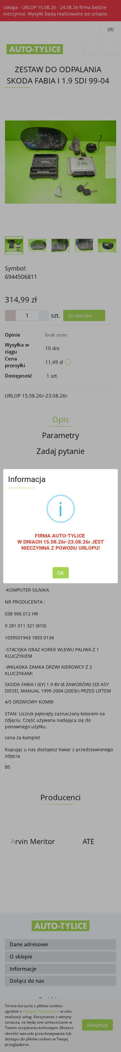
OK (60, 573)
